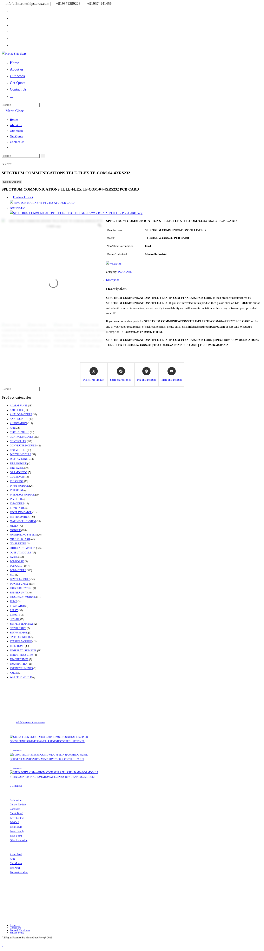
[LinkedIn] (11, 906)
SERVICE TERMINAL (21, 623)
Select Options (12, 181)
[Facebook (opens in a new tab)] (11, 18)
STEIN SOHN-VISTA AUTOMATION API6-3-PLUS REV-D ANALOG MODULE (52, 777)
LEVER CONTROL (20, 517)
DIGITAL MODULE (20, 454)
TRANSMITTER (18, 663)
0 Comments (16, 750)
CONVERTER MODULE (23, 445)
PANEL (14, 557)
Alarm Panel (16, 854)
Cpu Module (16, 863)
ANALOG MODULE (21, 414)
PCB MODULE (18, 570)
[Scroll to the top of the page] (3, 941)
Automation (15, 800)
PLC (12, 574)
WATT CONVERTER (21, 677)
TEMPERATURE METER (23, 650)
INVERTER (16, 499)
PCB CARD (125, 271)
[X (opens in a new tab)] (11, 11)
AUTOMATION (18, 423)
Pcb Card (14, 822)
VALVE (14, 672)
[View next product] (27, 208)
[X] (11, 887)
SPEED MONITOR (20, 637)
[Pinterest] (11, 912)
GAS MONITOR (18, 472)
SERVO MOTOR (19, 632)
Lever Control (17, 818)
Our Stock (16, 130)
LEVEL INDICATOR (21, 512)
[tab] (136, 279)
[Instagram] (11, 900)
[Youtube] (11, 918)
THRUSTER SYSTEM (21, 654)
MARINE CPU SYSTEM (23, 521)
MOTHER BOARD (20, 539)
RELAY (14, 610)
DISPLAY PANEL (19, 459)
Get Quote (16, 136)
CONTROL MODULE (21, 436)
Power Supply (17, 831)
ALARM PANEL (18, 405)
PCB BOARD (17, 561)
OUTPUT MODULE (20, 552)
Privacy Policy (17, 932)
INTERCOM (16, 490)
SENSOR (15, 619)
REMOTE (15, 614)
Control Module (18, 804)
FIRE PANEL (17, 467)
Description (112, 279)
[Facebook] (11, 893)
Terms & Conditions (20, 930)
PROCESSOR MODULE (23, 597)
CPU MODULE (18, 450)
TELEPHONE (17, 646)
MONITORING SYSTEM (23, 534)
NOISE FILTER (18, 543)
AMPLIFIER (16, 410)
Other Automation (18, 840)
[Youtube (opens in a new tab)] (11, 45)
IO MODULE (17, 503)
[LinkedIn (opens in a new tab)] (11, 38)
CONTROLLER (18, 441)
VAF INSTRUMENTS (21, 668)
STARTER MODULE (21, 641)
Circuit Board (16, 813)
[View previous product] (11, 197)
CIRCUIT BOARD (19, 432)
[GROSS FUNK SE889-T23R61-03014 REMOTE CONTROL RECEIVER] (49, 737)
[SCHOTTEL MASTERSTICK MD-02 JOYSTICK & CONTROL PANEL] (49, 754)
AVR (12, 427)
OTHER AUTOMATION (22, 548)
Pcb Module (16, 826)
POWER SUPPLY (19, 583)
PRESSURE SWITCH (21, 588)
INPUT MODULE (19, 485)
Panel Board (16, 835)
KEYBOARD (17, 508)
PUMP (13, 601)
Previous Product (23, 197)
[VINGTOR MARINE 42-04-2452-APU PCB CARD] (42, 202)
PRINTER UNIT (18, 592)
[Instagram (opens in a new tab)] (11, 31)
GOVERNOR (17, 476)
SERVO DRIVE (18, 628)
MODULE (15, 530)
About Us (15, 925)
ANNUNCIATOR (19, 419)
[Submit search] (43, 156)
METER (14, 525)
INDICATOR (17, 481)
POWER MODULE (20, 579)
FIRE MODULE (18, 463)
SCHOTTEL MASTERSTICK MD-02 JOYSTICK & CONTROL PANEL (47, 759)
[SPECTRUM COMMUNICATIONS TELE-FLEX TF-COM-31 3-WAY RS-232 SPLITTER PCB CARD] (76, 213)
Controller (15, 808)
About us (16, 125)
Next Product (17, 208)
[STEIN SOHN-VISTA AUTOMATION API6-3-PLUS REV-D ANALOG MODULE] (54, 772)
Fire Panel (15, 867)
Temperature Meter (19, 872)
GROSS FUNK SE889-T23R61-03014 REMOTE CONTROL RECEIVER (47, 741)
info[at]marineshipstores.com (30, 722)
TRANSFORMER (19, 659)
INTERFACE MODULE (22, 494)
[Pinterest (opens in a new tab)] (11, 25)
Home (14, 119)
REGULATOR (17, 606)
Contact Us (17, 142)
